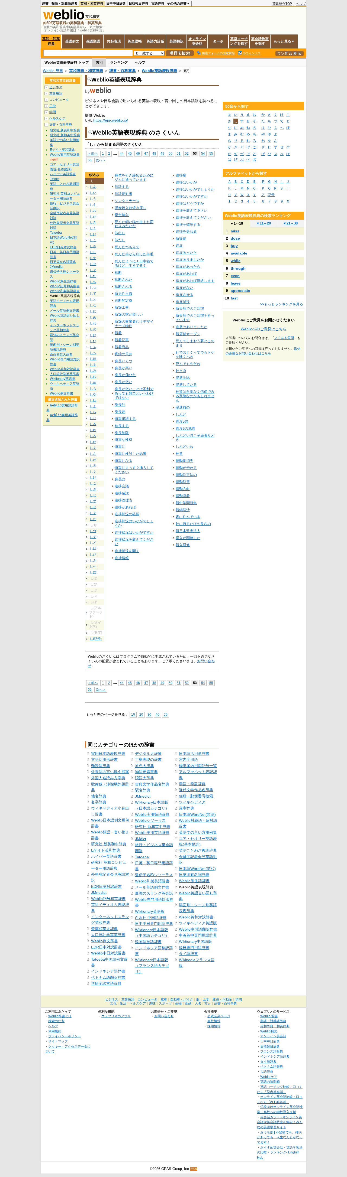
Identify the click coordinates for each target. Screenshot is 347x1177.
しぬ (93, 317)
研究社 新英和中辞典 (108, 844)
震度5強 (182, 421)
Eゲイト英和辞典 (105, 850)
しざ (93, 489)
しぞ (93, 513)
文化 (113, 1003)
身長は (120, 479)
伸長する (122, 426)
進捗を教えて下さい (191, 210)
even (235, 275)
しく (93, 228)
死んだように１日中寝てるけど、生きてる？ (134, 263)
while (235, 261)
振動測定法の (186, 475)
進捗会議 (122, 486)
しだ (93, 519)
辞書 (45, 3)
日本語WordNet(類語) (197, 814)
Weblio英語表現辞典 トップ (66, 62)
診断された (123, 280)
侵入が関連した (188, 538)
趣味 (152, 1003)
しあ (93, 187)
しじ (93, 495)
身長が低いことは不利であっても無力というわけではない (134, 393)
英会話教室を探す (260, 41)
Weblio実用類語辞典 (152, 814)
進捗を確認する (188, 225)
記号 (271, 195)
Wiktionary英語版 (149, 911)
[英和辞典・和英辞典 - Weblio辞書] (63, 18)
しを (93, 448)
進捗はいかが (186, 182)
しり (93, 418)
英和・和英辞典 (92, 3)
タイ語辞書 (188, 953)
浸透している (186, 385)
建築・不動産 (222, 999)
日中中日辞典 (116, 3)
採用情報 (213, 1026)
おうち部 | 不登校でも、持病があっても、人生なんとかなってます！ (280, 1137)
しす (93, 258)
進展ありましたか (190, 259)
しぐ (93, 472)
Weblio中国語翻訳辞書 (198, 929)
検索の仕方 (56, 1021)
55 (211, 153)
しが (93, 460)
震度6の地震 (185, 428)
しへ (93, 353)
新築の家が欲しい (129, 314)
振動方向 (183, 489)
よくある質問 (284, 338)
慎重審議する (125, 419)
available (239, 253)
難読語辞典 (100, 766)
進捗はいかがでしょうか (195, 189)
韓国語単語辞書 (148, 942)
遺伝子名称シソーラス (154, 875)
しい (93, 193)
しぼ (93, 572)
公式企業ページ (218, 1016)
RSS (194, 1169)
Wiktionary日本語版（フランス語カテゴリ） (152, 966)
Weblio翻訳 (268, 1031)
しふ (93, 347)
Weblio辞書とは (60, 1016)
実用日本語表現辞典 (108, 753)
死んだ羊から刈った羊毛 (134, 254)
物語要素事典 (146, 772)
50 (170, 153)
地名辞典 (98, 796)
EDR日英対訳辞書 (106, 886)
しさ (93, 246)
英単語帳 (135, 41)
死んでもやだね (188, 364)
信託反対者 (123, 194)
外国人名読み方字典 (108, 778)
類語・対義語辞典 (65, 3)
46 (138, 153)
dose (235, 238)
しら (93, 412)
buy (234, 246)
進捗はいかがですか (191, 196)
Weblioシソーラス (150, 820)
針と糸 (181, 371)
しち (93, 282)
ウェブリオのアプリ (116, 1016)
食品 (188, 1003)
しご (93, 483)
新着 (118, 333)
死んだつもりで (127, 247)
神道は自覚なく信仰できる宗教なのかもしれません (195, 396)
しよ (93, 406)
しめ (93, 382)
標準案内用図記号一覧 (198, 766)
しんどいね (184, 447)
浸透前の (183, 407)
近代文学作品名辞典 (196, 790)
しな (93, 305)
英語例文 (72, 41)
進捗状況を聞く (127, 551)
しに (93, 311)
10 (133, 714)
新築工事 (122, 307)
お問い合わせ (164, 1016)
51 (179, 153)
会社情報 (213, 1021)
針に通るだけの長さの (193, 524)
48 (154, 153)
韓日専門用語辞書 (194, 947)
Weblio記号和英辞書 (108, 898)
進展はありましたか (191, 327)
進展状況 (183, 302)
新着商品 (122, 347)
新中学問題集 (186, 503)
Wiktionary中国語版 (195, 941)
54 (203, 153)
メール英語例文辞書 (152, 887)
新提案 (181, 238)
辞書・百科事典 (122, 71)
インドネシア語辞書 (108, 971)
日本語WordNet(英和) (197, 868)
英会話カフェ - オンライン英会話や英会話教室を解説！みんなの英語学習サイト (280, 1122)
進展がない (184, 288)
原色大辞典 (144, 766)
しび (93, 554)
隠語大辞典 (144, 778)
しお (93, 211)
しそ (93, 270)
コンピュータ (59, 100)
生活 (123, 1003)
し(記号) (96, 639)
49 (162, 153)
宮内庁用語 (188, 759)
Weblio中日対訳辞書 (108, 953)
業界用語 (55, 93)
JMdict (140, 839)
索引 (99, 62)
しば (93, 548)
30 (149, 714)
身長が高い (123, 368)
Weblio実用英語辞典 (152, 832)
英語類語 (93, 41)
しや (93, 394)
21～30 (290, 223)
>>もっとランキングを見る (281, 304)
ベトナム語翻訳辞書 (108, 977)
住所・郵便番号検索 (196, 796)
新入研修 (183, 545)
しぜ (93, 507)
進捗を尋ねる (186, 231)
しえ (93, 205)
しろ (93, 436)
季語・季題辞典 (192, 784)
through (238, 268)
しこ (93, 240)
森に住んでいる (188, 517)
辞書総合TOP (282, 4)
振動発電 (183, 482)
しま (93, 365)
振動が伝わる (186, 468)
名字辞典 (98, 802)
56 (90, 160)
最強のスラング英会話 (154, 893)
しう (93, 199)
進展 (179, 245)
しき (93, 222)
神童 (179, 454)
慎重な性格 (123, 440)
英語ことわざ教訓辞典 (198, 850)
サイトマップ (58, 1041)
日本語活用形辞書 (194, 753)
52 (187, 153)
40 (157, 714)
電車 (163, 999)
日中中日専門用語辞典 (154, 923)
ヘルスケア (57, 118)
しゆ (93, 400)
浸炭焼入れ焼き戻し (130, 208)
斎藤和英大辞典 (104, 929)
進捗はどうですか (190, 203)
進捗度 (181, 175)
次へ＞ (101, 160)
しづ (93, 531)
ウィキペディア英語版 (198, 923)
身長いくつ (123, 361)
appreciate (240, 290)
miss (235, 231)
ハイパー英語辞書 (106, 856)
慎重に (120, 447)
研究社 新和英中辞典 (152, 826)
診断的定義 (123, 300)
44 (122, 153)
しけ (93, 234)
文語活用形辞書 (104, 759)
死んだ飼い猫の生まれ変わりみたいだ (134, 224)
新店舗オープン (188, 334)
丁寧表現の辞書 (148, 759)
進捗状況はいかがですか (134, 532)
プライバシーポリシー (64, 1036)
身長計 (120, 405)
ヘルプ (301, 4)
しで (93, 537)
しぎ (93, 466)
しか (93, 217)
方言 (207, 1003)
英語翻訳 (176, 41)
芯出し (120, 233)
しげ (93, 477)
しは (93, 335)
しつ (93, 287)
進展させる (184, 295)
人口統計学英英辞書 (108, 935)
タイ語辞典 (268, 1061)
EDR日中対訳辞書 (106, 947)
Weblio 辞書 (53, 71)
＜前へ (93, 153)
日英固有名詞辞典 (194, 874)
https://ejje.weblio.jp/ (110, 120)
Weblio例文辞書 (104, 941)
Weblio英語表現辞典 (159, 71)
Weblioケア (268, 1076)
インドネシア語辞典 (275, 1056)
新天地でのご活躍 (190, 309)
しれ (93, 430)
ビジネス (55, 87)
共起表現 (114, 41)
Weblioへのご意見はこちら (264, 329)
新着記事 (122, 340)
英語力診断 (155, 41)
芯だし (120, 240)
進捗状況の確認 (127, 514)
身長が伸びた (125, 375)
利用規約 (54, 1031)
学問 (52, 112)
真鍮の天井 (123, 354)
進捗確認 (122, 493)
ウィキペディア (192, 802)
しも (93, 388)
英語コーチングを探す (239, 41)
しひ (93, 341)
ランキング (119, 62)
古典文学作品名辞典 (152, 784)
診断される (123, 287)
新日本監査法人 (188, 531)
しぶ (93, 560)
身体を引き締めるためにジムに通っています (134, 177)
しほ (93, 359)
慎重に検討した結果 (130, 454)
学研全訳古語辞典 (106, 983)
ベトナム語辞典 (271, 1066)
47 (146, 153)
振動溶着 (183, 496)
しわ (93, 442)
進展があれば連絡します (195, 281)
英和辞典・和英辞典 (86, 71)
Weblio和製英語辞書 (152, 881)
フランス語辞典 (271, 1051)
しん (93, 454)
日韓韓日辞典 (138, 3)
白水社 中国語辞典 (150, 917)
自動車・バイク (181, 999)
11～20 (263, 223)
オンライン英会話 (197, 41)
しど (93, 543)
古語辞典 (157, 3)
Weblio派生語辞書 (194, 881)
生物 (178, 1003)
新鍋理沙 (183, 510)
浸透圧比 (183, 378)
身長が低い (123, 382)
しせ (93, 264)
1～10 (236, 223)
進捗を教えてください (193, 218)
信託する (122, 187)
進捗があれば (125, 507)
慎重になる (123, 461)
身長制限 (122, 433)
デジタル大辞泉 (148, 753)
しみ (93, 371)
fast (234, 298)
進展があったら (188, 267)
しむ (93, 377)
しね (93, 323)
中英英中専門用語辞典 (198, 935)
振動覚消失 (184, 461)
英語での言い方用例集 (198, 832)
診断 (118, 272)
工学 (52, 106)
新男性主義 (123, 294)
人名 (198, 1003)
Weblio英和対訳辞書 (196, 917)
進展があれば (186, 274)
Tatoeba (142, 857)
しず (93, 501)
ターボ (218, 41)
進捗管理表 (123, 500)
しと (93, 299)
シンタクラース (127, 201)
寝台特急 (122, 215)
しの (93, 329)
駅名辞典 (142, 790)
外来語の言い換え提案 (110, 772)
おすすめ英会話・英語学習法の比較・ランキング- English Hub (280, 1152)
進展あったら (186, 252)
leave (235, 283)
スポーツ (165, 1003)
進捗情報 (122, 558)
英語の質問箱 (270, 1081)
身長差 (120, 412)
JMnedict (99, 892)
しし (93, 252)
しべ (93, 566)
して (93, 293)
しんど (181, 414)
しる (93, 424)
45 (130, 153)
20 (141, 714)
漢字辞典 (186, 808)
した (93, 276)
